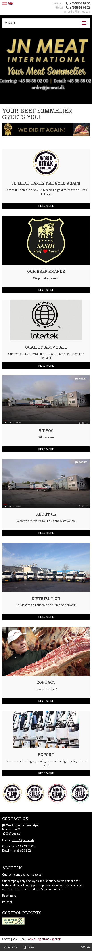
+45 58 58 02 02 (80, 7)
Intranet (7, 902)
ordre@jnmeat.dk (78, 11)
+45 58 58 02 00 (80, 3)
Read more (9, 895)
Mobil (31, 947)
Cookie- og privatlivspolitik (43, 939)
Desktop (12, 947)
